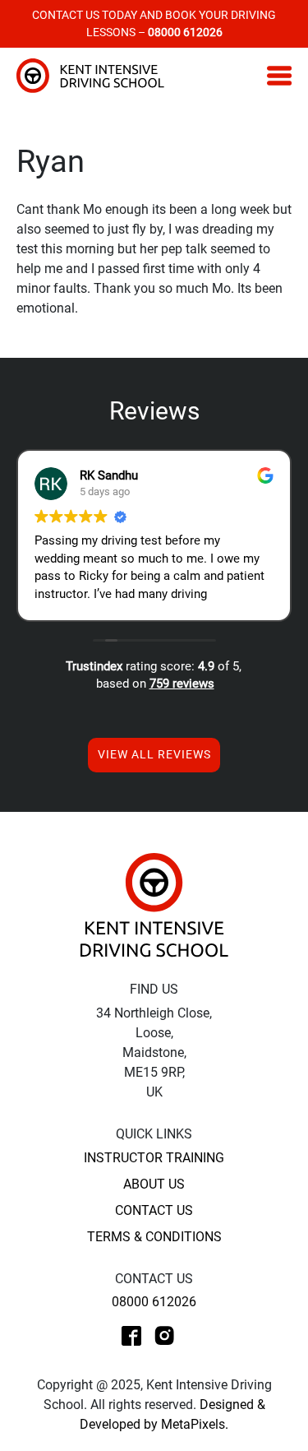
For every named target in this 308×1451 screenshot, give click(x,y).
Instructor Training (154, 1158)
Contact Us (154, 1210)
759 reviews (181, 683)
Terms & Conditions (154, 1237)
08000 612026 (154, 1302)
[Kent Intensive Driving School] (154, 904)
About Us (154, 1184)
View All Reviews (154, 754)
